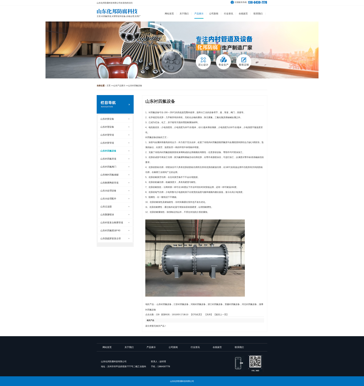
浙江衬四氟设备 (215, 304)
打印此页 (196, 314)
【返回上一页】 (221, 314)
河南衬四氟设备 (198, 304)
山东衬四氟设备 (135, 85)
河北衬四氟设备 (249, 304)
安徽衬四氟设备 (232, 304)
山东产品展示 (119, 85)
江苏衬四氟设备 (181, 304)
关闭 (209, 314)
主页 (108, 85)
